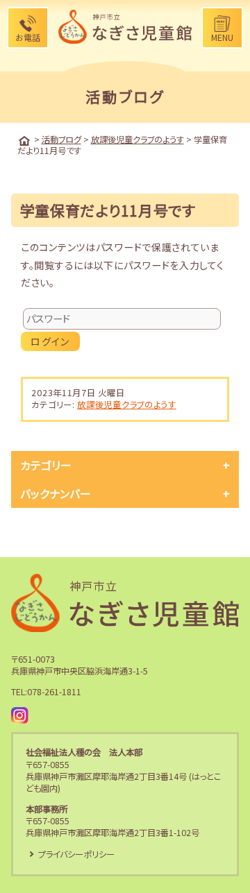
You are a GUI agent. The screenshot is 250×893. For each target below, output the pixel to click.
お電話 (27, 37)
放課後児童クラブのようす (126, 404)
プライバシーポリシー (76, 854)
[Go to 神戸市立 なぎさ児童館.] (24, 140)
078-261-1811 (54, 692)
